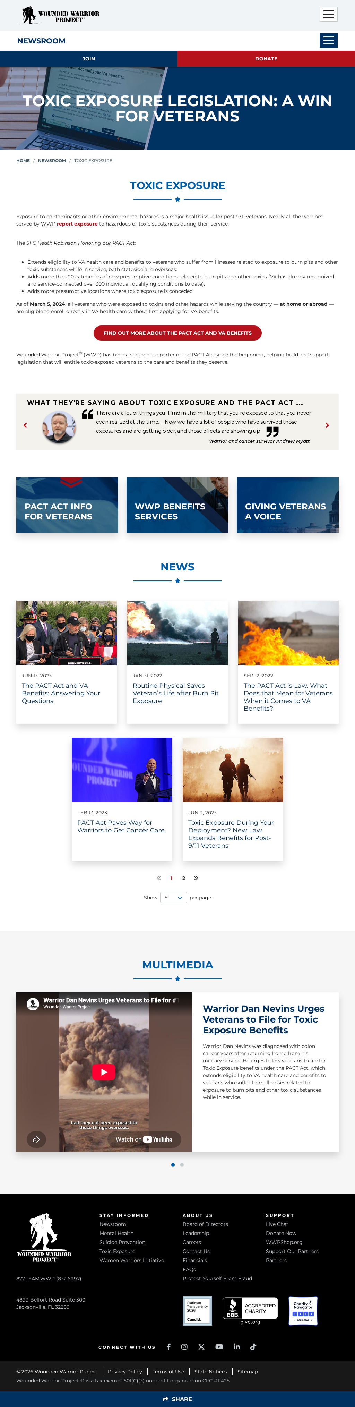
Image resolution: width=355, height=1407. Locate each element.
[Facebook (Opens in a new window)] (168, 1347)
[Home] (59, 15)
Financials (195, 1260)
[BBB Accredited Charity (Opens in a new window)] (250, 1311)
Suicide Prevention (122, 1242)
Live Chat (277, 1224)
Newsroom (52, 160)
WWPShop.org (284, 1242)
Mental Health (116, 1233)
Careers (192, 1242)
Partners (276, 1260)
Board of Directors (205, 1224)
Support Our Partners (292, 1251)
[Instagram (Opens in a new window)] (184, 1347)
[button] (329, 14)
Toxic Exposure (117, 1251)
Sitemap (247, 1371)
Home (23, 160)
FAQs (189, 1269)
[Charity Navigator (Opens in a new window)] (303, 1311)
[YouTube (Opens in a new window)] (219, 1347)
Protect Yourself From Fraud (217, 1278)
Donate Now (281, 1233)
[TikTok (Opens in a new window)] (253, 1347)
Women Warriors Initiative (131, 1260)
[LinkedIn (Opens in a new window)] (237, 1347)
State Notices (210, 1371)
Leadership (196, 1233)
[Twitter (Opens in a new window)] (201, 1347)
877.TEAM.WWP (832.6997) (48, 1278)
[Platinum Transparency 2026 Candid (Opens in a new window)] (197, 1311)
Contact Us (196, 1251)
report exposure (77, 224)
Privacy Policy (125, 1371)
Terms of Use (168, 1371)
